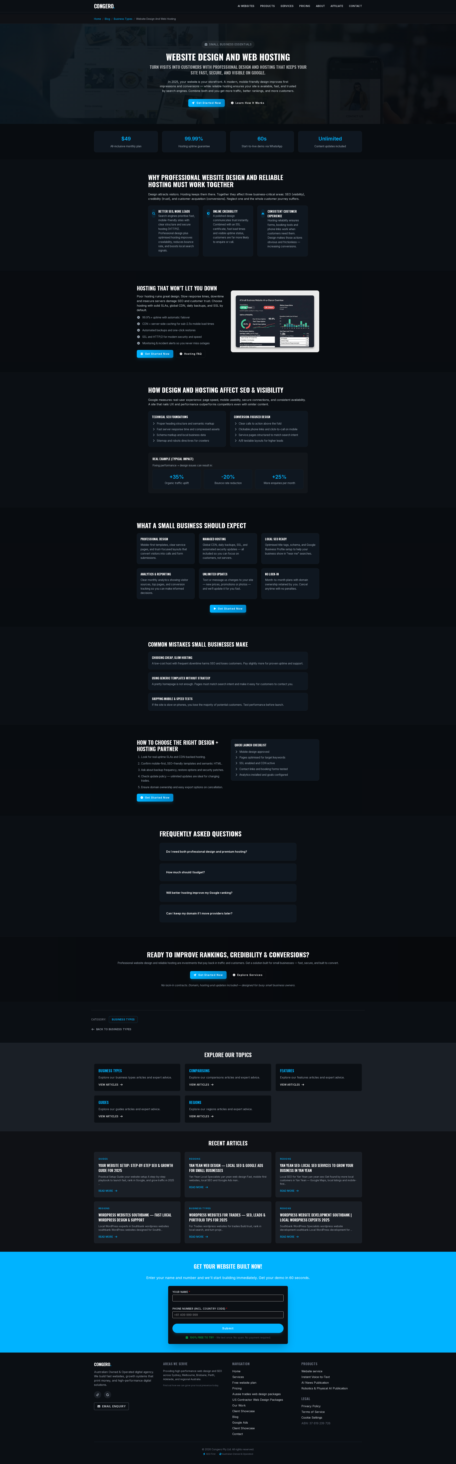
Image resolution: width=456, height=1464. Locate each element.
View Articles (109, 1084)
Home (97, 18)
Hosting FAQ (193, 353)
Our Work (239, 1405)
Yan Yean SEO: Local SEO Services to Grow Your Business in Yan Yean (316, 1168)
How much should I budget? (185, 872)
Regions (195, 1102)
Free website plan (244, 1382)
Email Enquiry (114, 1406)
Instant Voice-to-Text (315, 1377)
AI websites (246, 5)
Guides (104, 1102)
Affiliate (337, 5)
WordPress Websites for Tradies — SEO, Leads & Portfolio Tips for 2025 (227, 1217)
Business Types (123, 18)
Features (287, 1070)
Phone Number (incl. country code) (199, 1308)
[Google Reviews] (107, 1394)
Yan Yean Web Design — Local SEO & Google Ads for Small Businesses (226, 1168)
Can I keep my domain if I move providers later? (199, 913)
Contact (355, 5)
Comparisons (199, 1070)
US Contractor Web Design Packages (257, 1399)
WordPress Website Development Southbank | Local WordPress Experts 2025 (316, 1217)
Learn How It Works (249, 102)
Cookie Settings (311, 1417)
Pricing (304, 5)
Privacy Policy (311, 1406)
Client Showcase (243, 1411)
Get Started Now (208, 102)
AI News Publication (315, 1382)
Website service (311, 1371)
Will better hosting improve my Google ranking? (199, 892)
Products (267, 5)
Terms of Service (313, 1412)
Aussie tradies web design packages (256, 1394)
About (320, 5)
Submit (228, 1328)
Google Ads (240, 1422)
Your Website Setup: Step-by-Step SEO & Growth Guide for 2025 (136, 1168)
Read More (106, 1190)
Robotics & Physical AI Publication (324, 1388)
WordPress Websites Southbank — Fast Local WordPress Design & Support (135, 1217)
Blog (107, 18)
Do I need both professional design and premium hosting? (206, 851)
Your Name (181, 1291)
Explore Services (250, 974)
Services (287, 5)
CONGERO (104, 6)
